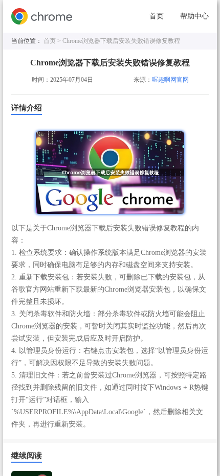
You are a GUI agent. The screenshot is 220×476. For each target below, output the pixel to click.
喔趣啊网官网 (170, 79)
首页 (156, 16)
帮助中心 (194, 16)
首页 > (52, 40)
